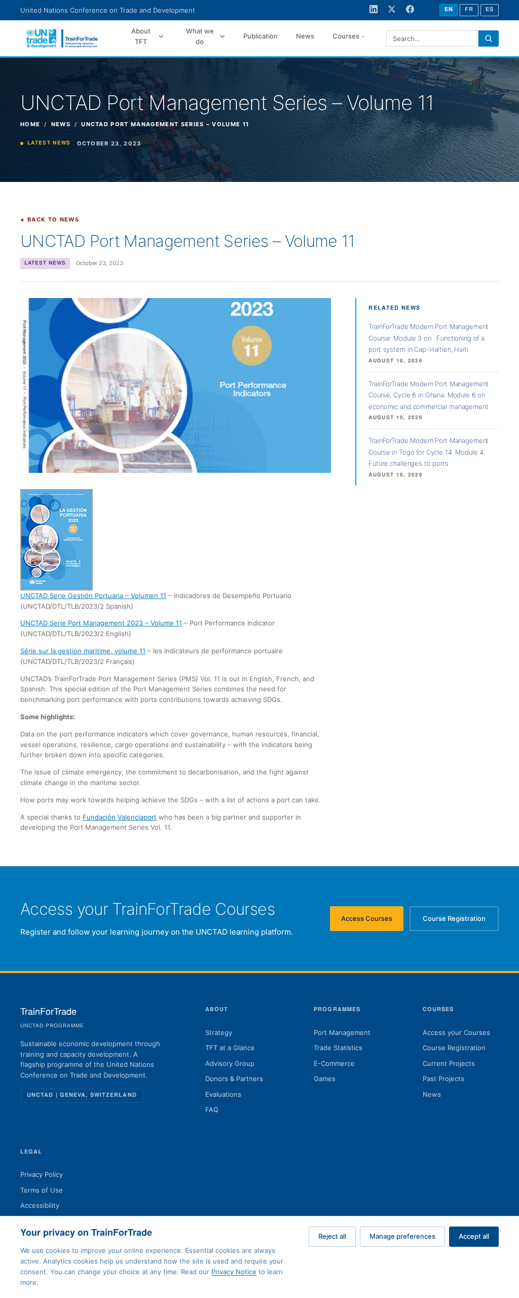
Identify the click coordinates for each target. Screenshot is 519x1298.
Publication (260, 36)
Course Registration (461, 921)
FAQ (211, 1109)
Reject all (332, 1236)
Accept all (474, 1236)
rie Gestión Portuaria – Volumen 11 (112, 595)
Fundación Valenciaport (120, 817)
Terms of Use (41, 1190)
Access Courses (372, 921)
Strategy (218, 1032)
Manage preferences (402, 1236)
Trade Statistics (338, 1048)
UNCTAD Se (39, 595)
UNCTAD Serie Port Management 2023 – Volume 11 (101, 623)
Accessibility (39, 1205)
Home (30, 124)
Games (325, 1078)
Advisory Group (229, 1063)
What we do (200, 36)
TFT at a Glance (230, 1048)
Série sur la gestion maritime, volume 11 (82, 651)
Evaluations (223, 1094)
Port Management (342, 1032)
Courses (345, 36)
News (305, 36)
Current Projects (449, 1063)
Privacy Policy (41, 1174)
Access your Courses (456, 1032)
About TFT (141, 36)
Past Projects (443, 1078)
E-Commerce (334, 1063)
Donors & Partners (234, 1078)
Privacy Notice (233, 1272)
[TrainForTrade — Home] (62, 38)
